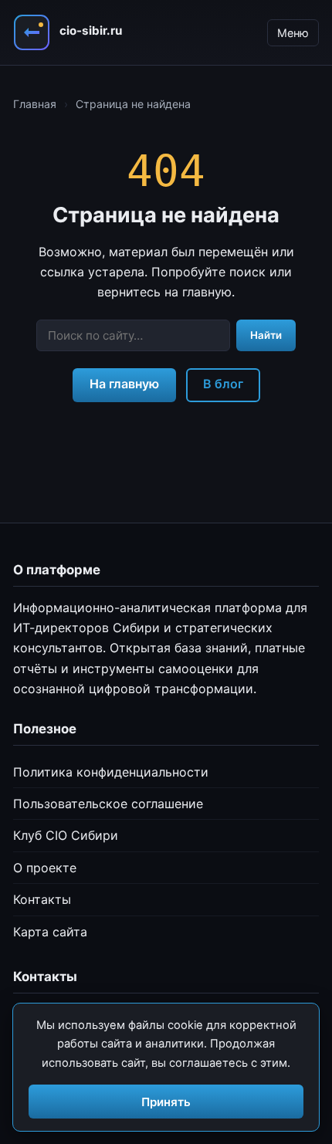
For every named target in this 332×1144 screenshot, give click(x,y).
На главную (124, 383)
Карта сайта (50, 931)
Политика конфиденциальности (110, 772)
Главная (34, 103)
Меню (293, 32)
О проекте (44, 867)
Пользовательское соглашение (108, 803)
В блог (223, 383)
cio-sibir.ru (90, 30)
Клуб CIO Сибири (65, 835)
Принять (166, 1102)
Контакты (42, 899)
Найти (266, 335)
